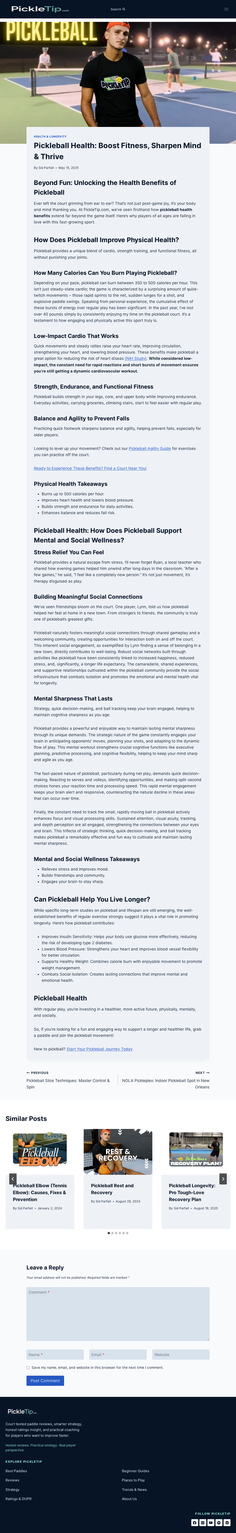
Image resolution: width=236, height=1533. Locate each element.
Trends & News (134, 1489)
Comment (39, 1292)
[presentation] (40, 1152)
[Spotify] (218, 1522)
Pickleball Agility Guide (150, 448)
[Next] (223, 1178)
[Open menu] (226, 9)
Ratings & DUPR (19, 1499)
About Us (129, 1499)
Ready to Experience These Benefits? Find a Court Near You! (90, 468)
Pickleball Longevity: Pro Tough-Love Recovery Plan (192, 1192)
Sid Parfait (46, 168)
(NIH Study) (136, 358)
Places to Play (133, 1480)
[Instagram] (202, 1522)
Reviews (12, 1480)
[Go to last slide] (13, 1178)
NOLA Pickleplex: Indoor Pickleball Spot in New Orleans (165, 1080)
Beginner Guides (135, 1471)
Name (36, 1354)
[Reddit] (227, 1522)
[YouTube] (210, 1522)
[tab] (109, 1233)
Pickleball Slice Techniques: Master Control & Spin (68, 1080)
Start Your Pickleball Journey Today (100, 1049)
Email (98, 1354)
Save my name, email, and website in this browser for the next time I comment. (98, 1367)
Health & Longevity (50, 136)
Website (161, 1354)
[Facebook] (194, 1522)
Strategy (12, 1489)
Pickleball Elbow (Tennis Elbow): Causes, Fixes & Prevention (40, 1192)
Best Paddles (16, 1471)
